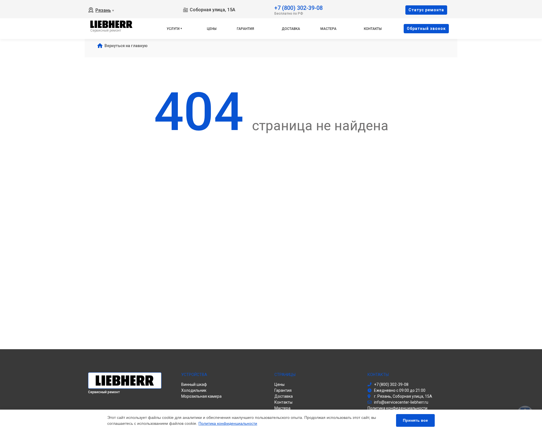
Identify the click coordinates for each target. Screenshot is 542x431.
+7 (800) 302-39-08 (298, 7)
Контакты (373, 29)
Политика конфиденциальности (227, 423)
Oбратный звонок (426, 28)
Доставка (291, 29)
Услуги (173, 29)
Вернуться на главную (126, 45)
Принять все (415, 420)
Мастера (328, 29)
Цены (212, 29)
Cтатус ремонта (426, 10)
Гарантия (245, 29)
